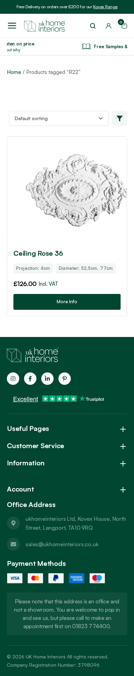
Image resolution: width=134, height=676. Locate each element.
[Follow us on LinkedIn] (47, 378)
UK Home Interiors (46, 656)
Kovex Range (105, 6)
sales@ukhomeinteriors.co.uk (62, 544)
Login (108, 26)
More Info (67, 301)
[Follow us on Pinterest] (64, 378)
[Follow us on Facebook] (30, 378)
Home (14, 72)
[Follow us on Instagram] (13, 378)
